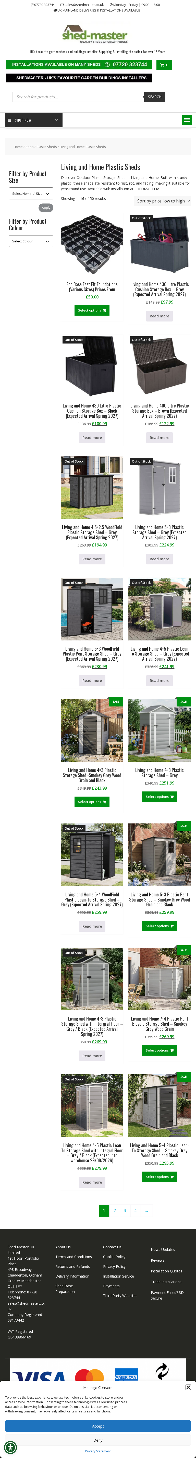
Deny (98, 1440)
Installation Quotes (166, 1271)
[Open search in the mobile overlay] (88, 97)
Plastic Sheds (46, 146)
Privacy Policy (114, 1266)
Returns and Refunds (72, 1266)
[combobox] (28, 193)
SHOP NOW (23, 120)
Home (18, 146)
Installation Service (118, 1276)
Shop (30, 146)
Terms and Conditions (73, 1256)
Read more (159, 316)
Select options (89, 310)
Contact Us (112, 1247)
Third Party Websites (120, 1295)
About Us (63, 1247)
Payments (111, 1285)
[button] (188, 1387)
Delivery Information (72, 1276)
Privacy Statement (98, 1451)
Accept (98, 1426)
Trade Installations (166, 1281)
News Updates (163, 1249)
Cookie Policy (114, 1256)
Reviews (157, 1260)
